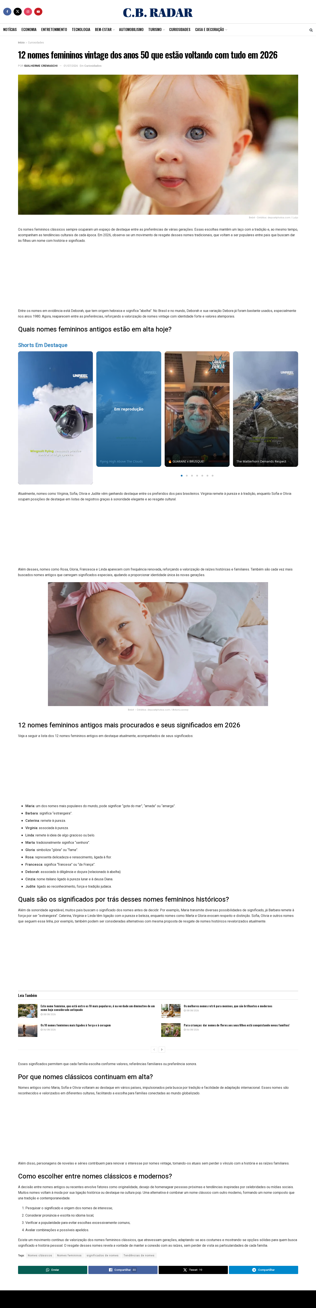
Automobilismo (131, 29)
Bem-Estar (103, 29)
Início (21, 43)
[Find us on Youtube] (38, 11)
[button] (181, 475)
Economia (29, 29)
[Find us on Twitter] (18, 11)
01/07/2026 (71, 66)
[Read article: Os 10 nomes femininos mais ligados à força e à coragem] (27, 1030)
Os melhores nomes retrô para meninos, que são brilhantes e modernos (228, 1006)
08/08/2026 (49, 1014)
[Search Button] (311, 30)
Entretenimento (54, 29)
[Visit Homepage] (158, 11)
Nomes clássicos (40, 1255)
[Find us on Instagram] (28, 11)
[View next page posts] (162, 1050)
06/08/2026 (49, 1030)
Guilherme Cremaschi (41, 66)
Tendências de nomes (139, 1255)
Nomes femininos (69, 1255)
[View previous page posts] (154, 1050)
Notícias (10, 29)
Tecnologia (81, 29)
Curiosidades (179, 29)
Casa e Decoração (209, 29)
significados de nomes (103, 1255)
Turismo (155, 29)
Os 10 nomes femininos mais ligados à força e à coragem (76, 1025)
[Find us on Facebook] (7, 11)
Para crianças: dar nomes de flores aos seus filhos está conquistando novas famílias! (237, 1025)
